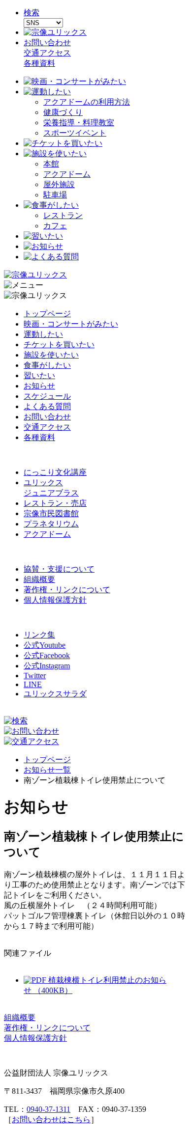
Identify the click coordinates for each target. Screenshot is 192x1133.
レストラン (63, 215)
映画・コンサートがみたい (71, 324)
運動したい (43, 334)
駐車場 (55, 195)
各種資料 (39, 63)
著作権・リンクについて (67, 589)
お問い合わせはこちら (51, 1119)
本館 (51, 164)
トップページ (47, 313)
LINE (33, 684)
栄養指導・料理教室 (78, 122)
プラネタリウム (51, 524)
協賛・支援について (59, 569)
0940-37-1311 (48, 1109)
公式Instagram (47, 666)
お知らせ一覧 (47, 770)
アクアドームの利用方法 (86, 102)
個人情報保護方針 (55, 600)
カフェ (55, 225)
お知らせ (39, 386)
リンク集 (39, 635)
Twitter (35, 675)
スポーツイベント (74, 133)
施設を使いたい (51, 355)
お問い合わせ (47, 42)
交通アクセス (47, 53)
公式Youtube (44, 645)
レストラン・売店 (55, 503)
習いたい (39, 375)
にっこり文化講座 (55, 472)
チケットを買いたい (59, 344)
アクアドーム (67, 174)
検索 (31, 12)
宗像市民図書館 (51, 513)
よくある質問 (47, 406)
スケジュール (47, 396)
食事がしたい (47, 365)
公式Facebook (47, 655)
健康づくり (63, 112)
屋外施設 (59, 184)
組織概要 (39, 579)
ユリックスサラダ (55, 694)
